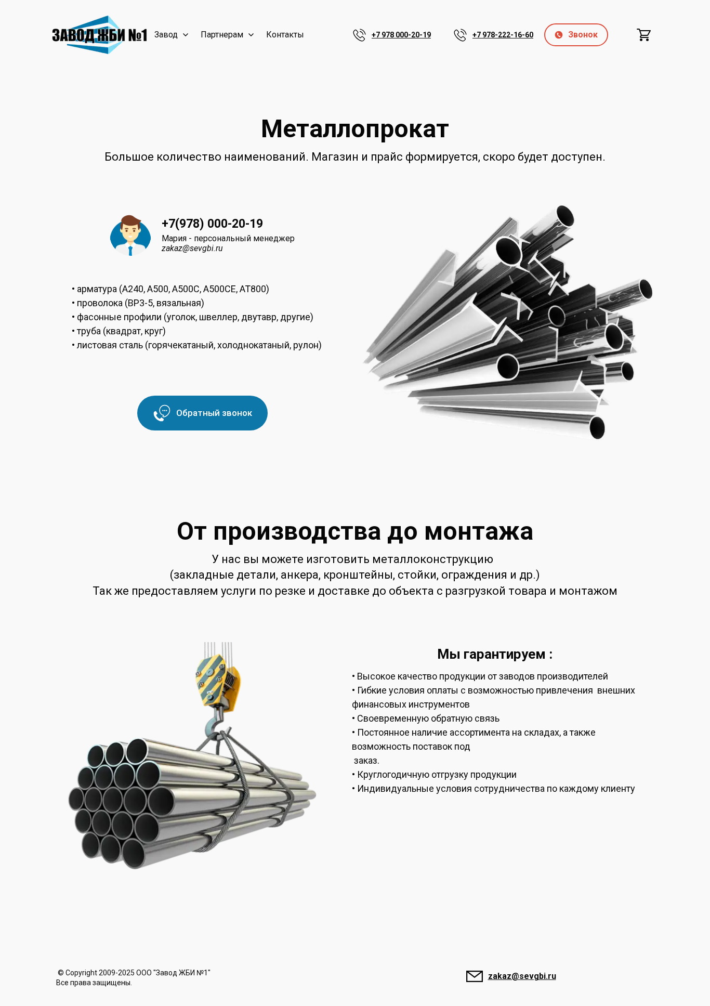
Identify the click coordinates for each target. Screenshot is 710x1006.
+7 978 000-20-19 (401, 35)
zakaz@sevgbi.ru (522, 976)
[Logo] (99, 35)
